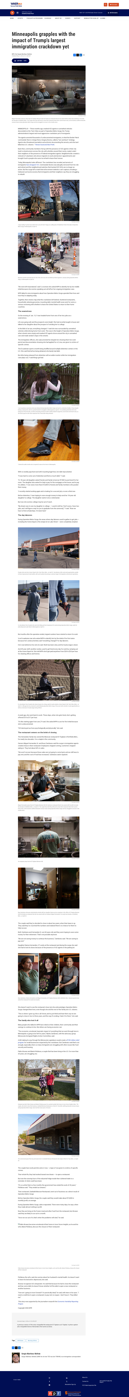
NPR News (20, 1340)
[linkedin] (67, 1378)
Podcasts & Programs (35, 18)
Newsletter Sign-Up (91, 18)
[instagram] (49, 1378)
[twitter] (67, 1381)
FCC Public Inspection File (89, 1385)
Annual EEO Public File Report (106, 1381)
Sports (20, 18)
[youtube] (49, 1385)
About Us (58, 18)
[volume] (17, 13)
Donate (114, 5)
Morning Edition (32, 1340)
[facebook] (49, 1381)
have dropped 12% (32, 165)
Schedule (47, 18)
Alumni (102, 18)
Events (67, 18)
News (12, 18)
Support (77, 18)
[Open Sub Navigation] (15, 18)
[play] (12, 13)
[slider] (20, 13)
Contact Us (85, 1381)
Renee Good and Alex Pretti (44, 145)
